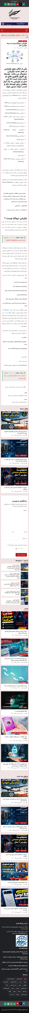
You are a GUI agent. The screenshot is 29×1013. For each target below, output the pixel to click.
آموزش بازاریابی (19, 979)
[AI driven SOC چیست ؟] (14, 700)
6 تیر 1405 (16, 662)
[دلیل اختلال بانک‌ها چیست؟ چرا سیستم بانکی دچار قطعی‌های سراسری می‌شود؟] (14, 648)
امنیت (25, 627)
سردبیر (24, 435)
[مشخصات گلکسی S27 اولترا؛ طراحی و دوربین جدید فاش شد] (24, 601)
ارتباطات (18, 591)
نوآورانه (10, 991)
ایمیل (25, 532)
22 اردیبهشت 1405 (17, 740)
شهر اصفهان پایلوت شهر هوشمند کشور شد (12, 593)
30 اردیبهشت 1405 (18, 713)
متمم (22, 357)
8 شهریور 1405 (18, 435)
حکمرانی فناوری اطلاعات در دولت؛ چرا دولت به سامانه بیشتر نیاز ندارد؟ (15, 460)
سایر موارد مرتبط (23, 361)
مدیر (25, 48)
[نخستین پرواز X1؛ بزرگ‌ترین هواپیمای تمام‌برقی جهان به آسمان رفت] (14, 420)
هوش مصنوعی (23, 994)
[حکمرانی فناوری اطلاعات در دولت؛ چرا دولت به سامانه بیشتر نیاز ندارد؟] (14, 448)
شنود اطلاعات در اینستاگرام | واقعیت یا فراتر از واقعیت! (16, 738)
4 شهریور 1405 (18, 491)
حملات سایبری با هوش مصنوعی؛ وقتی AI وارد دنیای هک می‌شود (16, 632)
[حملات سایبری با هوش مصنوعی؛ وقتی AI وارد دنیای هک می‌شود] (14, 620)
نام (13, 532)
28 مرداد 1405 (18, 635)
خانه (27, 35)
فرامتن (12, 988)
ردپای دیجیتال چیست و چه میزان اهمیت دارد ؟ (15, 686)
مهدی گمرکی (23, 463)
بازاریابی (21, 387)
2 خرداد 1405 (16, 688)
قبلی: (17, 394)
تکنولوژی (24, 427)
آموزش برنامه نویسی (10, 979)
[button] (26, 30)
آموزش (25, 979)
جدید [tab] (25, 561)
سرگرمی (17, 988)
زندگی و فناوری (19, 733)
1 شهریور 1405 (18, 912)
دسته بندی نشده (14, 985)
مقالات (23, 35)
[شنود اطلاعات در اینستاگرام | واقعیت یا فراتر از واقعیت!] (14, 726)
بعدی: (19, 400)
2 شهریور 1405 (18, 884)
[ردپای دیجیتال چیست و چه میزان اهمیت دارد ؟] (14, 675)
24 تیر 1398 (20, 48)
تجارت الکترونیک (14, 982)
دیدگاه (25, 511)
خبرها (20, 985)
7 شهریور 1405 (15, 463)
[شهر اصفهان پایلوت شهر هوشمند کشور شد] (24, 593)
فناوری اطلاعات (23, 455)
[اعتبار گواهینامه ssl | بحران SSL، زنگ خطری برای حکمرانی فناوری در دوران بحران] (14, 753)
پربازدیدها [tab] (19, 561)
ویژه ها (20, 41)
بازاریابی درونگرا (16, 387)
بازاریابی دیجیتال (8, 387)
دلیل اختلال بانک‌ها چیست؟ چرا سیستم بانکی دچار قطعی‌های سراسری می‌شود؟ (16, 659)
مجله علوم (24, 991)
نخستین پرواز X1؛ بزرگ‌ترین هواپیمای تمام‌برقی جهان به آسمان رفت (15, 432)
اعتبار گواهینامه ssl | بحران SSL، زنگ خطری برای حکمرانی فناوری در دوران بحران (15, 765)
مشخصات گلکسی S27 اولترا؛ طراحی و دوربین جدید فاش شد (12, 602)
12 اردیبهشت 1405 (15, 767)
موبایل (18, 599)
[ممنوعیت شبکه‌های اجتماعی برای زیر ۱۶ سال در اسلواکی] (14, 476)
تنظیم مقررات (23, 483)
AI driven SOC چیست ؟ (21, 711)
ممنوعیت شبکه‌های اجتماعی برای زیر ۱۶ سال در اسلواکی (15, 488)
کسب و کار (12, 994)
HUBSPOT (6, 310)
